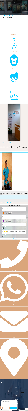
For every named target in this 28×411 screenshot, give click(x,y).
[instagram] (23, 392)
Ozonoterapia (17, 391)
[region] (9, 405)
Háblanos (14, 304)
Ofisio (9, 386)
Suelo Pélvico (14, 68)
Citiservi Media (19, 409)
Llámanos (14, 269)
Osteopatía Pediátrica (14, 85)
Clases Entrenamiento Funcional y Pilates (17, 399)
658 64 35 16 (23, 387)
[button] (0, 7)
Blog (8, 391)
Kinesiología (16, 392)
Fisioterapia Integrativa (14, 34)
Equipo (9, 387)
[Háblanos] (14, 303)
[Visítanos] (14, 375)
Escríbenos (14, 336)
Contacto (9, 393)
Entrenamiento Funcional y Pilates (14, 103)
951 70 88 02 (23, 388)
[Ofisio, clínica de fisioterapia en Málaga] (4, 0)
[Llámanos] (14, 268)
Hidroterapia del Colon (14, 51)
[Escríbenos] (14, 334)
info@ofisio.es (24, 390)
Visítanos (14, 377)
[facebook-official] (22, 392)
